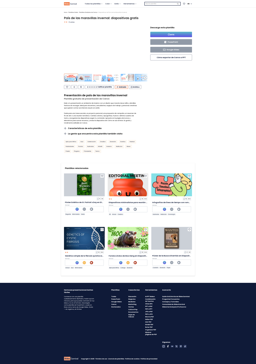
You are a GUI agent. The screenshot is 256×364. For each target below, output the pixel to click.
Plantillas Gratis (73, 12)
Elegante (68, 214)
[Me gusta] (67, 87)
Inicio (65, 12)
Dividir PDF (149, 325)
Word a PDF (149, 317)
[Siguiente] (145, 77)
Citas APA (148, 304)
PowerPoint (115, 299)
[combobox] (162, 4)
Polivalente (87, 151)
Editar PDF (149, 319)
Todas (113, 297)
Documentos (133, 312)
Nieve (128, 146)
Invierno (109, 146)
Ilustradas (90, 146)
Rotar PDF (149, 327)
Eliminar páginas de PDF (151, 333)
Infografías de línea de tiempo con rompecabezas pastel (178, 202)
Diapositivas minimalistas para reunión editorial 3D (133, 202)
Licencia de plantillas (116, 359)
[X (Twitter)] (176, 346)
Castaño (155, 267)
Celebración (92, 142)
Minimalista (76, 214)
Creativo (103, 142)
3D (110, 214)
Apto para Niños (71, 142)
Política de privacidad (149, 359)
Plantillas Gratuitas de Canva (88, 12)
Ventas (131, 307)
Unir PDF (148, 322)
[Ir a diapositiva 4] (113, 78)
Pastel (68, 151)
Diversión (113, 142)
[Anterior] (65, 77)
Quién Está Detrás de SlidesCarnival (176, 297)
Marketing (132, 304)
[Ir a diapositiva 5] (127, 78)
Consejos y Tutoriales (170, 302)
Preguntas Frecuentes (171, 299)
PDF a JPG (149, 314)
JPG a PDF (149, 312)
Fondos (80, 146)
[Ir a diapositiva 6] (142, 78)
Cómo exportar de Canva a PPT (171, 57)
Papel (168, 267)
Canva (113, 304)
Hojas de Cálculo (131, 316)
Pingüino (77, 151)
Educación (132, 297)
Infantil (100, 146)
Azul (81, 142)
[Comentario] (81, 87)
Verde (82, 214)
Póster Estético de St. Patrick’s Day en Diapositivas (88, 202)
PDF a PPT (148, 309)
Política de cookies (132, 359)
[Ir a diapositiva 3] (99, 78)
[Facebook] (167, 346)
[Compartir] (74, 87)
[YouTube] (172, 346)
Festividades (70, 146)
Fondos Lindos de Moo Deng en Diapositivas (129, 256)
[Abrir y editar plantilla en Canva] (171, 34)
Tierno (97, 151)
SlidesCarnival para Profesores (174, 307)
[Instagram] (163, 346)
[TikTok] (185, 346)
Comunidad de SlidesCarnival (173, 304)
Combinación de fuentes (150, 300)
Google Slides (116, 302)
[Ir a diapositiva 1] (71, 78)
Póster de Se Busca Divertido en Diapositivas (172, 255)
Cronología (171, 214)
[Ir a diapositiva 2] (85, 78)
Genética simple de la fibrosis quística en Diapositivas (90, 256)
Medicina (131, 302)
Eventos (122, 142)
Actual (114, 214)
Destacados (116, 307)
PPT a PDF (148, 306)
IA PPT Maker (150, 297)
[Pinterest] (180, 346)
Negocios (132, 299)
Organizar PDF (150, 330)
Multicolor (119, 146)
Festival (132, 142)
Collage (122, 268)
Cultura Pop (132, 309)
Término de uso (101, 359)
